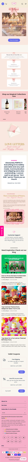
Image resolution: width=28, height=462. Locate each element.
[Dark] (2, 3)
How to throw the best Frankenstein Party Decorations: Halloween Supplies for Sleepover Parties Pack (13, 276)
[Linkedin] (12, 441)
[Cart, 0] (6, 3)
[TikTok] (20, 437)
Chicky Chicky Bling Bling (16, 457)
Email (3, 413)
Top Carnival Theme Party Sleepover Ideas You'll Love (10, 308)
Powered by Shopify (14, 460)
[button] (25, 4)
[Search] (22, 3)
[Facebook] (8, 437)
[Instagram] (16, 437)
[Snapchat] (23, 437)
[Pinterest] (12, 437)
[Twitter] (4, 437)
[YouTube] (8, 441)
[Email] (16, 441)
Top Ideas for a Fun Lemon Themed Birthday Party (13, 339)
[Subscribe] (25, 412)
